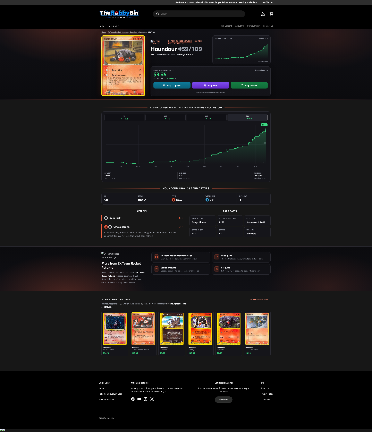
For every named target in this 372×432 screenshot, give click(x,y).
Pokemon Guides (106, 399)
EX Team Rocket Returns (118, 32)
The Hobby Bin (109, 418)
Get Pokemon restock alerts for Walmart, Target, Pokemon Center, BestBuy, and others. (217, 2)
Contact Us (268, 25)
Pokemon (112, 26)
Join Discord (267, 2)
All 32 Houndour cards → (260, 299)
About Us (239, 25)
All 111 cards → (176, 43)
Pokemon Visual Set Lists (110, 393)
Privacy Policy (253, 25)
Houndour (133, 32)
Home (101, 26)
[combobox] (199, 13)
